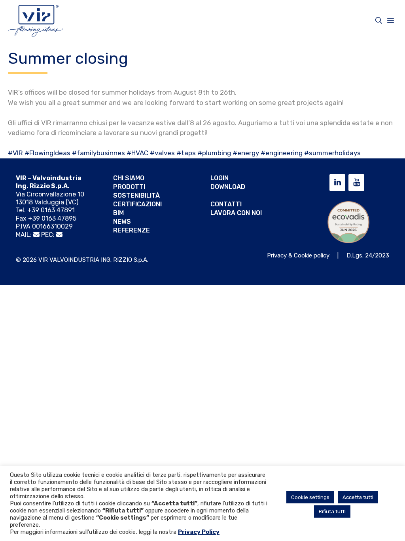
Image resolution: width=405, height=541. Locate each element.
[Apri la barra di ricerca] (378, 20)
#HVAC (137, 153)
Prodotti (129, 186)
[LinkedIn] (337, 182)
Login (219, 178)
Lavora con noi (236, 213)
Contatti (226, 204)
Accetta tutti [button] (358, 497)
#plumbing (214, 153)
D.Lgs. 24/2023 (367, 255)
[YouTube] (356, 182)
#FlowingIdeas (47, 153)
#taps (186, 153)
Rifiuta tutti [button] (332, 511)
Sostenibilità (136, 195)
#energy (246, 153)
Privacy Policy (199, 531)
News (122, 221)
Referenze (131, 230)
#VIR (15, 153)
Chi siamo (128, 178)
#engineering (282, 153)
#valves (162, 153)
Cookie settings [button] (310, 497)
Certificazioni (137, 204)
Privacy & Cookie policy (298, 255)
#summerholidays (332, 153)
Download (227, 186)
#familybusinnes (98, 153)
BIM (118, 213)
